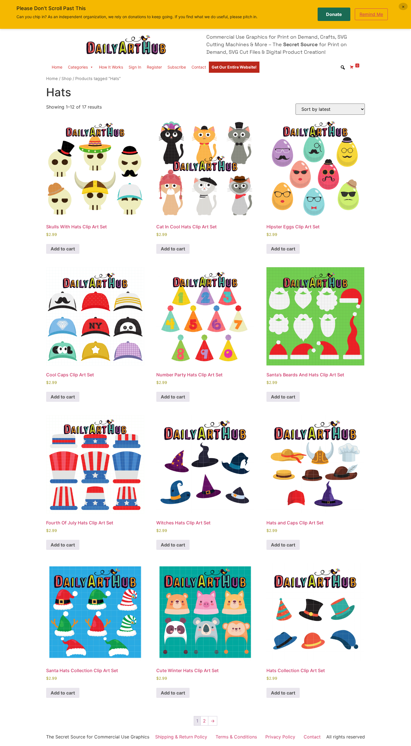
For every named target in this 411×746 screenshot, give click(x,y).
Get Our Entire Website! (234, 67)
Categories (78, 67)
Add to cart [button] (63, 249)
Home (57, 67)
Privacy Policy (280, 737)
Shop (67, 78)
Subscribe (176, 67)
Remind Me (371, 14)
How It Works (111, 67)
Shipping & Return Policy (181, 737)
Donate (334, 14)
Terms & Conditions (236, 737)
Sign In (135, 67)
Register (154, 67)
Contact (199, 67)
